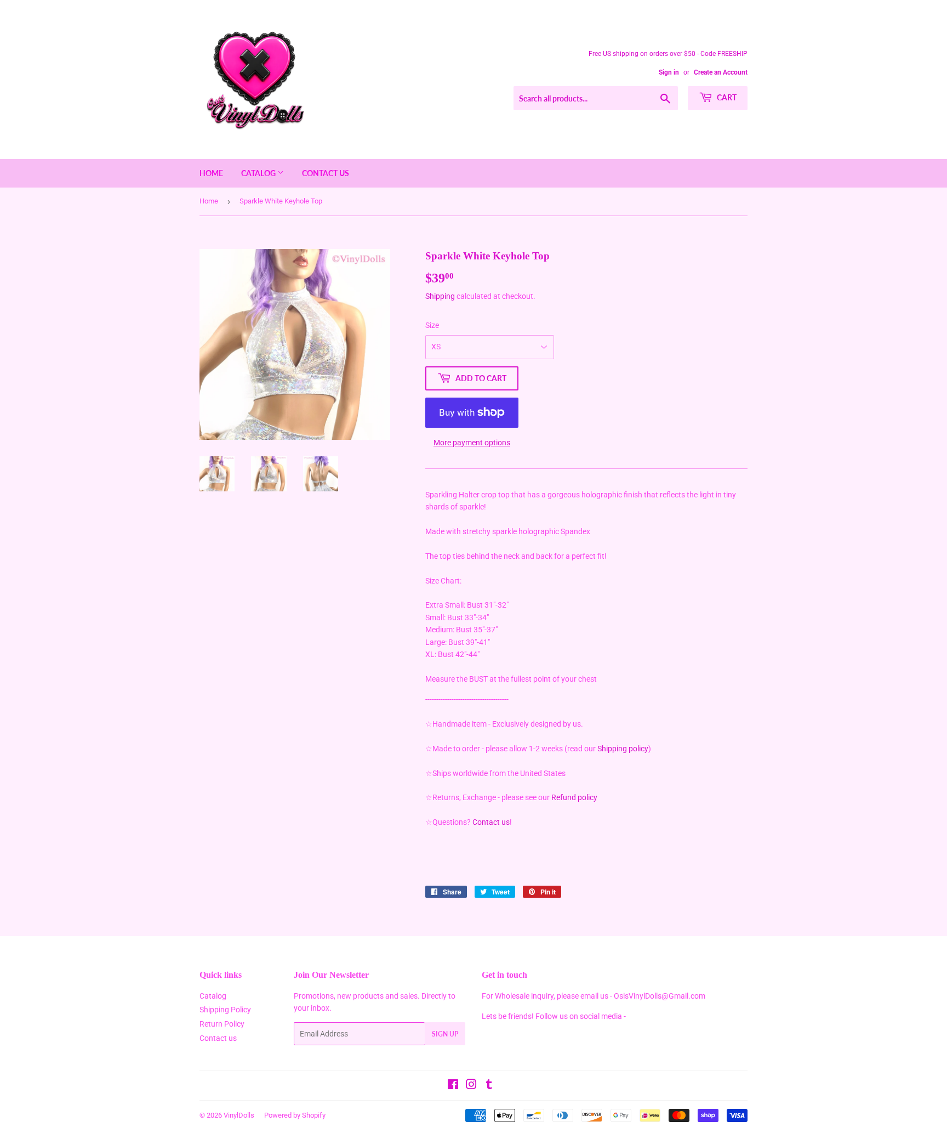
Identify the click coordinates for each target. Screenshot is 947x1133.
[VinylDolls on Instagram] (471, 1085)
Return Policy (221, 1023)
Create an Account (721, 72)
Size (432, 325)
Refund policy (574, 797)
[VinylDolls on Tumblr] (489, 1085)
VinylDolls (239, 1115)
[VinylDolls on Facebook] (453, 1085)
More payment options (471, 442)
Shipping (440, 296)
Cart (726, 97)
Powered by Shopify (295, 1115)
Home (211, 173)
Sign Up (445, 1034)
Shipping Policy (225, 1009)
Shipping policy (622, 748)
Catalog (259, 173)
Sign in (669, 72)
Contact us (325, 173)
